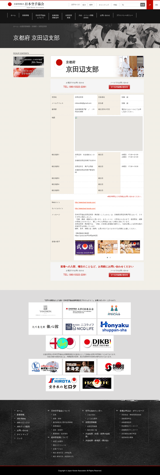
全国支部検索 (68, 16)
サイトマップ (104, 5)
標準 (91, 5)
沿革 (54, 415)
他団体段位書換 (127, 437)
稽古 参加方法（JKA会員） (63, 452)
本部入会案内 (58, 441)
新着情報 (25, 15)
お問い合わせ (105, 15)
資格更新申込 (126, 418)
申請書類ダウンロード (129, 426)
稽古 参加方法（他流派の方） (64, 456)
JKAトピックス (23, 422)
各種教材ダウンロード (129, 430)
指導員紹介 (57, 426)
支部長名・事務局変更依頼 (131, 415)
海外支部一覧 (92, 430)
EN (156, 5)
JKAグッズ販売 (23, 426)
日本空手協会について (40, 16)
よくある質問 (92, 418)
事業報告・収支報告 (60, 433)
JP (150, 5)
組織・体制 (57, 418)
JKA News (21, 418)
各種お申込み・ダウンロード (132, 410)
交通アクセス (58, 449)
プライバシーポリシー (125, 15)
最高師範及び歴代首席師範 (63, 422)
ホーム (13, 15)
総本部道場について (59, 437)
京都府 (34, 26)
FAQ (115, 5)
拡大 (84, 5)
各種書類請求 (126, 422)
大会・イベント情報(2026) (86, 16)
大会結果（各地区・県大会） (97, 440)
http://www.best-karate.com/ (85, 202)
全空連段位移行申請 (128, 433)
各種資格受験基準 (55, 16)
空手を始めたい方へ (93, 410)
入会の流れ (91, 415)
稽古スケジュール (59, 445)
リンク (19, 438)
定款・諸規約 (58, 430)
